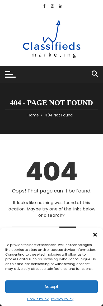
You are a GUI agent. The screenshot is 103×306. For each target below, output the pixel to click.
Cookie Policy (38, 299)
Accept (51, 286)
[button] (95, 234)
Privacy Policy (62, 299)
